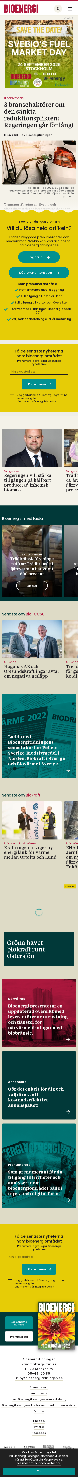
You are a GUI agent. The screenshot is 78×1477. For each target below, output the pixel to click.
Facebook (39, 1433)
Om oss (39, 1411)
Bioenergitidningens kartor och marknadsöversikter (39, 1405)
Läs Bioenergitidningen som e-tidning (39, 1399)
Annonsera (39, 1393)
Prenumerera (19, 1337)
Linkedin (39, 1421)
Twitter (39, 1427)
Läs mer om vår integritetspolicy (36, 401)
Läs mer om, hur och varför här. (39, 1463)
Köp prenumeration (36, 272)
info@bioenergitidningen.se (39, 1378)
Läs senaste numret (19, 1323)
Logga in (36, 257)
